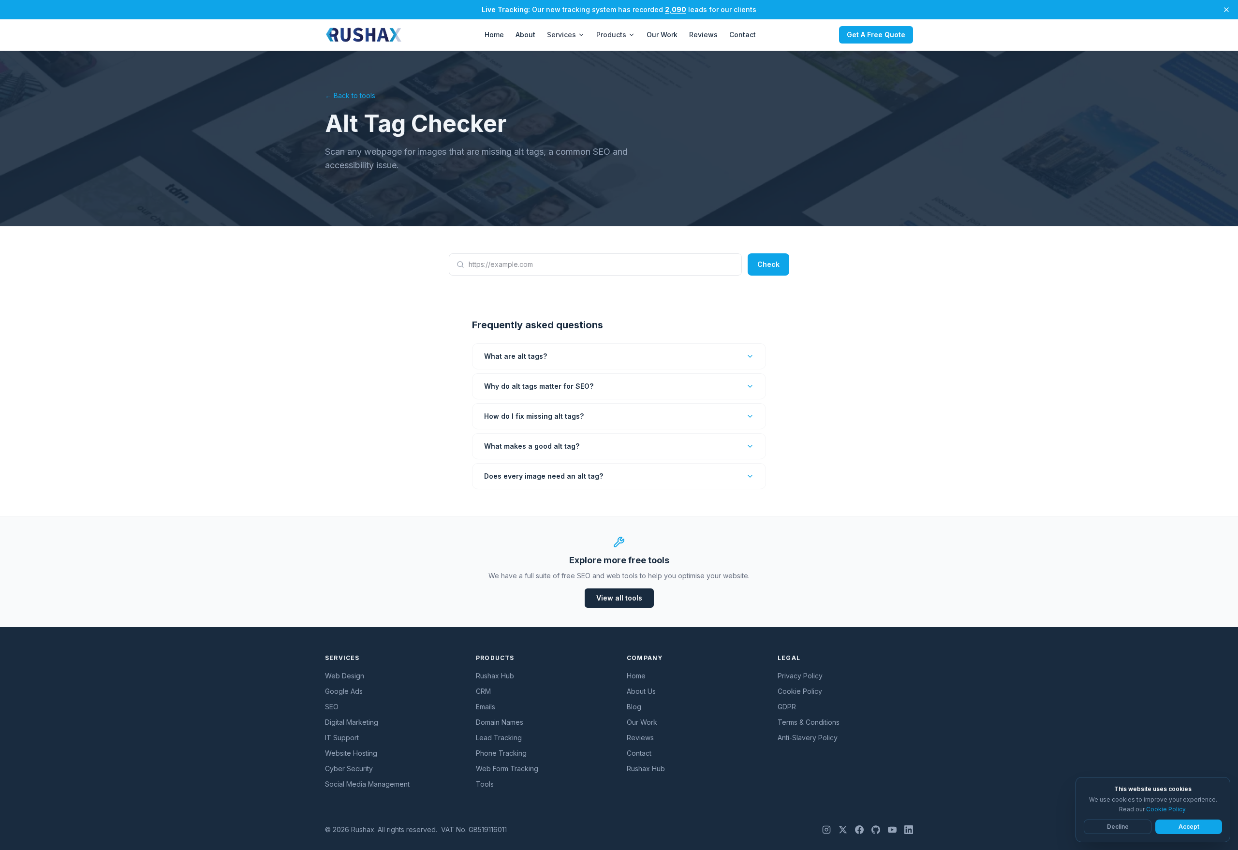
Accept (1189, 826)
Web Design (344, 676)
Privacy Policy (800, 676)
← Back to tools (350, 95)
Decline (1118, 826)
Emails (485, 707)
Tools (485, 784)
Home (494, 34)
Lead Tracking (499, 737)
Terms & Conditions (809, 722)
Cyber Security (349, 768)
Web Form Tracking (507, 768)
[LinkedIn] (908, 829)
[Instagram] (826, 829)
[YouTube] (892, 829)
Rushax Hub (495, 676)
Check (768, 264)
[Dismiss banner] (1226, 9)
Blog (634, 707)
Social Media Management (367, 784)
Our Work (662, 34)
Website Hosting (351, 753)
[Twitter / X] (843, 829)
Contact (742, 34)
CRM (483, 691)
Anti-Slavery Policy (808, 737)
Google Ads (344, 691)
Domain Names (499, 722)
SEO (332, 707)
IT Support (342, 737)
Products (611, 34)
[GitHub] (875, 829)
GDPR (787, 707)
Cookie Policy (800, 691)
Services (561, 34)
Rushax (362, 829)
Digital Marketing (351, 722)
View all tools (619, 598)
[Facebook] (859, 829)
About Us (641, 691)
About (525, 34)
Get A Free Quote (876, 34)
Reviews (703, 34)
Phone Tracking (501, 753)
